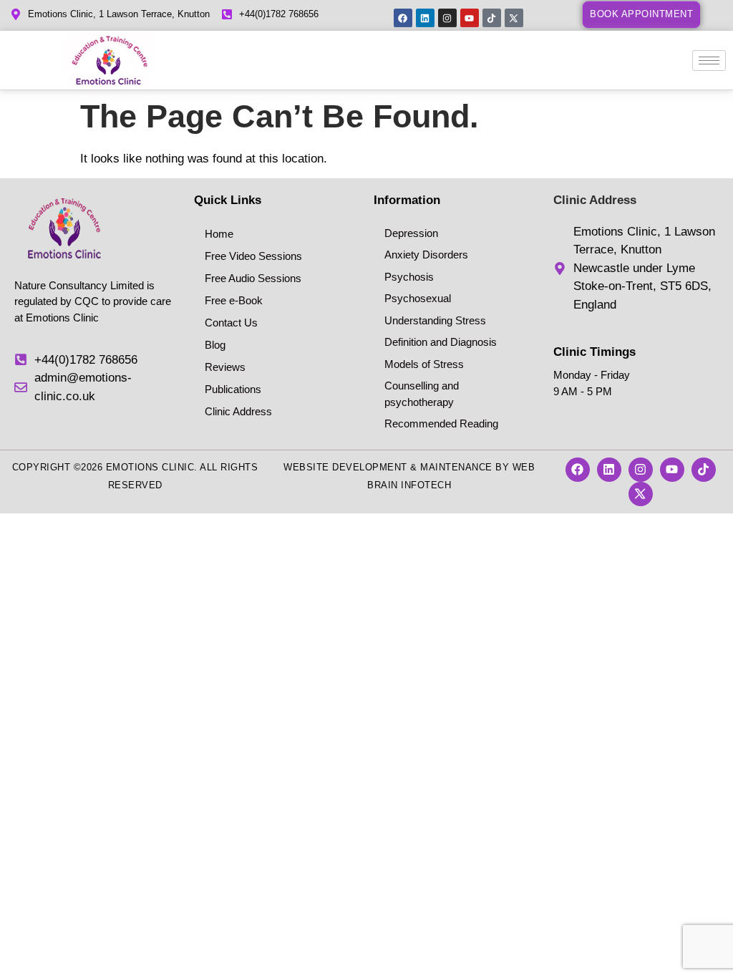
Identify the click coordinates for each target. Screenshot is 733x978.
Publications (233, 389)
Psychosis (409, 277)
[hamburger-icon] (709, 60)
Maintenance (456, 467)
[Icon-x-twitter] (514, 18)
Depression (411, 233)
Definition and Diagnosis (440, 342)
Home (219, 234)
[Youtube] (469, 18)
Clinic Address (238, 411)
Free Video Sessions (253, 256)
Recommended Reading (441, 423)
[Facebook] (403, 18)
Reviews (225, 367)
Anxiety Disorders (426, 254)
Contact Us (231, 322)
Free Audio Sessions (253, 278)
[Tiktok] (491, 18)
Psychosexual (417, 298)
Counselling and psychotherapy (421, 393)
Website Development (345, 467)
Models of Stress (424, 364)
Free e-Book (234, 300)
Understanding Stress (435, 320)
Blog (215, 345)
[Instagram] (447, 18)
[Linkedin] (425, 18)
